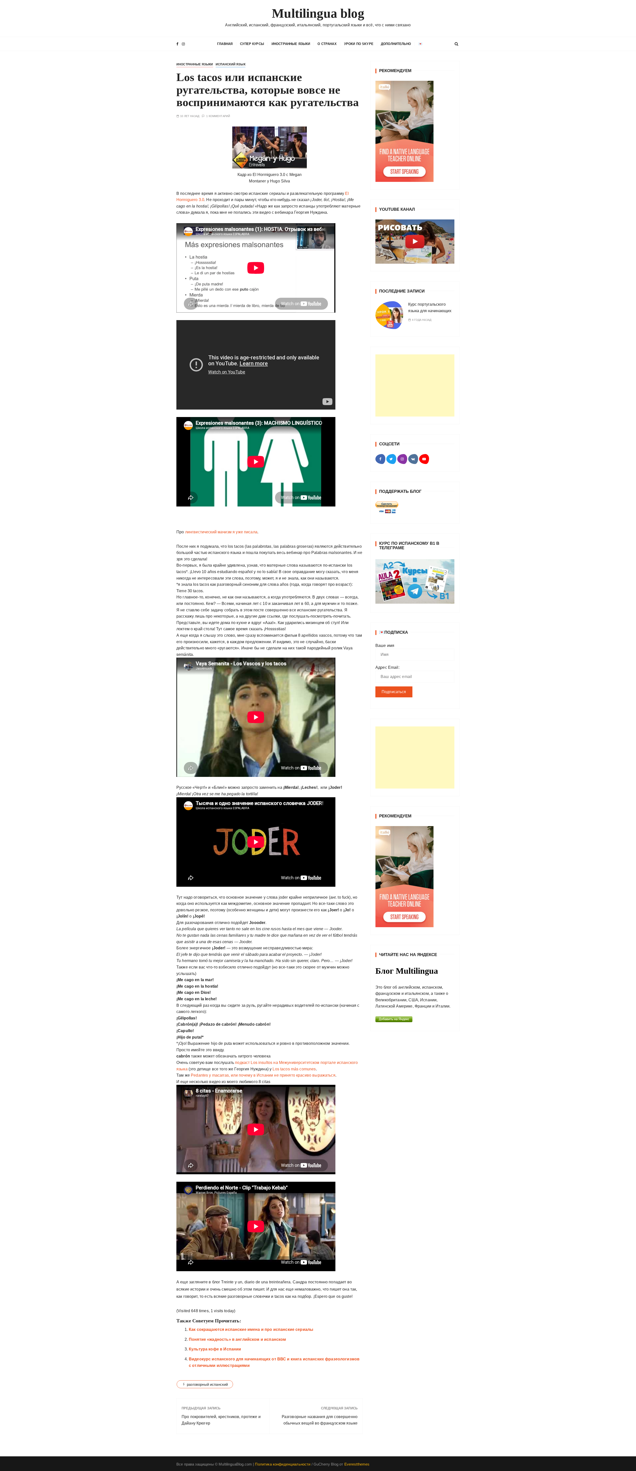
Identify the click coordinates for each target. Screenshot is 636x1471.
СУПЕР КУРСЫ (252, 44)
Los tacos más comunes (294, 1079)
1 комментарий (218, 126)
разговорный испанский (207, 1394)
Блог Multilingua (406, 975)
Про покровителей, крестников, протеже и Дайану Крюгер (221, 1430)
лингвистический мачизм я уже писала (220, 542)
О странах (327, 44)
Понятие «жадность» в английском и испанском (237, 1349)
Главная (225, 54)
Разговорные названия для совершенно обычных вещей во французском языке (320, 1430)
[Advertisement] (414, 396)
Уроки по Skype (358, 44)
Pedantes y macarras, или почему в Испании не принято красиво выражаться (263, 1085)
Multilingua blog (318, 13)
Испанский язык (230, 74)
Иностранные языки (291, 44)
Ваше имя (384, 650)
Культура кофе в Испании (215, 1359)
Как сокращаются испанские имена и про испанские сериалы (251, 1340)
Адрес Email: (387, 672)
